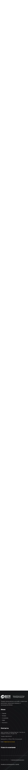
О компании (5, 718)
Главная (4, 713)
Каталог (4, 715)
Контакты (4, 722)
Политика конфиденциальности (17, 759)
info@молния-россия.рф (9, 741)
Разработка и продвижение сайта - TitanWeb (10, 764)
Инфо (3, 720)
